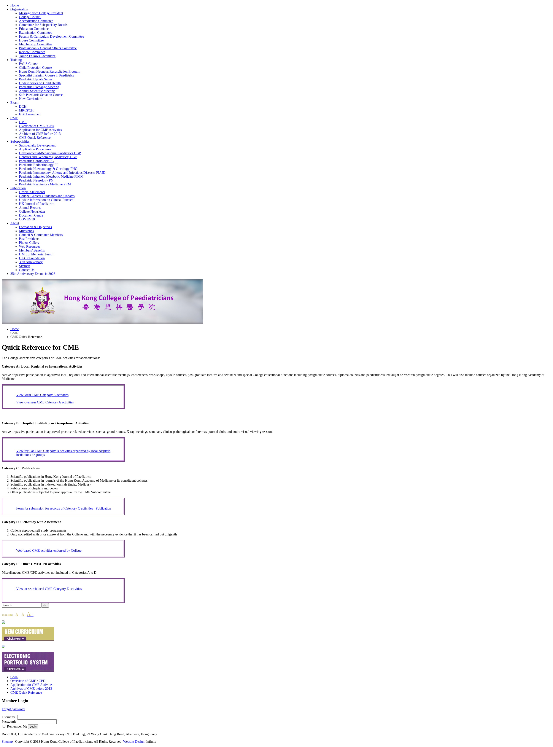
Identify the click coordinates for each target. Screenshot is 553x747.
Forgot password (13, 709)
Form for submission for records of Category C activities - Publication (63, 508)
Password (8, 721)
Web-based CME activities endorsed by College (48, 550)
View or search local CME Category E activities (49, 589)
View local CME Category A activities (42, 395)
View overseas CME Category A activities (45, 402)
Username (9, 717)
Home (14, 329)
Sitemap (7, 741)
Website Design (134, 741)
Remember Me (17, 726)
